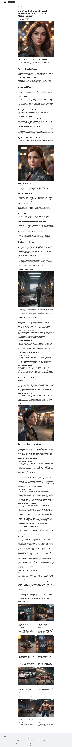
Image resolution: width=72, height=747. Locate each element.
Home (19, 6)
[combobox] (33, 2)
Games (22, 6)
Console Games (27, 6)
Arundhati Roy (21, 19)
